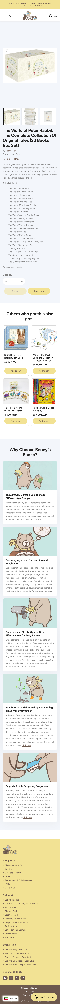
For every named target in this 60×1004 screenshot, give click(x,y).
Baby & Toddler (12, 900)
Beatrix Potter (12, 150)
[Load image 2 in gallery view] (29, 116)
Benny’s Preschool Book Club (18, 957)
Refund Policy (30, 991)
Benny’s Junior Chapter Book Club (20, 964)
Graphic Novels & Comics (16, 922)
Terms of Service (30, 995)
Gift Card (9, 869)
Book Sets (9, 937)
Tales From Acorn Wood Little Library (13, 409)
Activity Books (11, 926)
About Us (9, 876)
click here (26, 745)
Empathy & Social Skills (15, 918)
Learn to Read (11, 915)
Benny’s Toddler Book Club (17, 953)
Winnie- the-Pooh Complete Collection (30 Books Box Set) (43, 358)
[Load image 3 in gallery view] (48, 116)
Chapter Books (11, 911)
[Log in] (55, 15)
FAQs (7, 884)
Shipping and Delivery (30, 988)
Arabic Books (11, 933)
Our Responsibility (13, 873)
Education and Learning (16, 930)
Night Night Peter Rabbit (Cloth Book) (13, 356)
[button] (5, 15)
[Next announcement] (55, 5)
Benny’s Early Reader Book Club (19, 961)
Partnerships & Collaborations (18, 880)
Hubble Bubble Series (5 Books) (43, 409)
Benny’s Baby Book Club (16, 949)
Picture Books (11, 907)
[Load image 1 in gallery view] (11, 116)
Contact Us (10, 888)
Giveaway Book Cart (14, 865)
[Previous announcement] (5, 5)
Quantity (7, 274)
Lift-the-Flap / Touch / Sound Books (21, 903)
